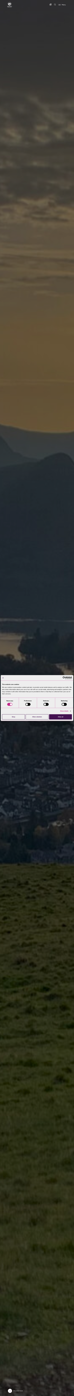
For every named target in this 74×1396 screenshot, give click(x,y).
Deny (13, 717)
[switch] (28, 704)
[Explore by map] (55, 5)
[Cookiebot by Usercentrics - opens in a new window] (64, 677)
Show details (64, 711)
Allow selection (37, 717)
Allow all (60, 717)
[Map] (51, 5)
